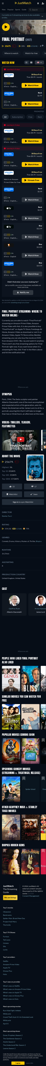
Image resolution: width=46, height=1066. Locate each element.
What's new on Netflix (11, 986)
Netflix (5, 961)
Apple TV (6, 968)
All (5, 117)
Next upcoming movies (12, 1006)
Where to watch (11, 53)
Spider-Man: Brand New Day (14, 918)
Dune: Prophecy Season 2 (12, 1035)
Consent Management (30, 896)
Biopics (39, 541)
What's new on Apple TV (12, 992)
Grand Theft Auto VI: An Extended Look (18, 1017)
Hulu (5, 974)
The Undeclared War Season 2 (14, 1045)
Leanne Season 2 (9, 1048)
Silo (4, 946)
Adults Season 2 (9, 1042)
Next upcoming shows (11, 1031)
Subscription (17, 117)
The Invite (7, 925)
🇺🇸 (38, 62)
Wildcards (7, 1014)
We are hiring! (10, 897)
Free (30, 117)
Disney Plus (7, 971)
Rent (40, 117)
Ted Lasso (6, 940)
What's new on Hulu (10, 999)
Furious (6, 936)
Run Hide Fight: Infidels (12, 1010)
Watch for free (31, 53)
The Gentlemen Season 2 (12, 1038)
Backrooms (7, 915)
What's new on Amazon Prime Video (17, 989)
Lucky (5, 950)
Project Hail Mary (10, 922)
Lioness (6, 943)
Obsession (7, 912)
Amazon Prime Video (11, 964)
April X (5, 1024)
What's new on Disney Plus (13, 996)
